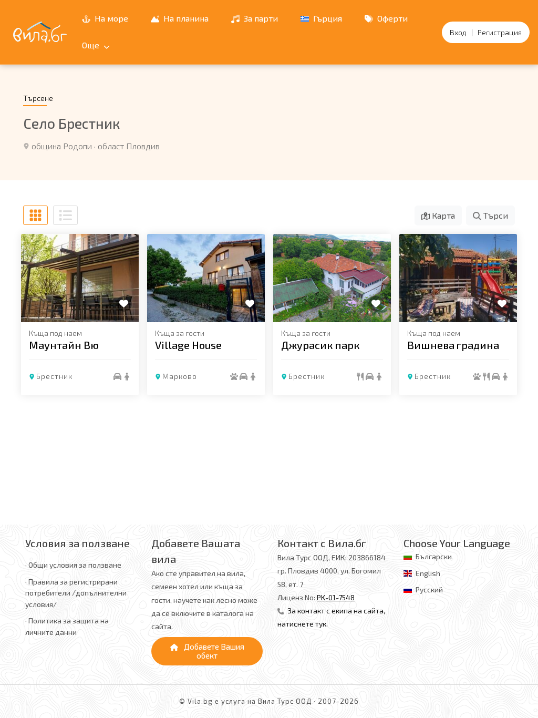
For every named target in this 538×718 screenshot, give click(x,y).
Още (91, 45)
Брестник (54, 376)
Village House (188, 345)
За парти (260, 18)
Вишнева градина (453, 345)
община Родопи (62, 146)
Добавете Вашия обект (213, 651)
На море (110, 18)
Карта (442, 215)
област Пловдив (129, 146)
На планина (185, 18)
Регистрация (500, 32)
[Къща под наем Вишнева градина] (458, 278)
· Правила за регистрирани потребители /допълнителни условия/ (76, 593)
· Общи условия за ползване (73, 564)
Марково (179, 376)
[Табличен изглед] (35, 215)
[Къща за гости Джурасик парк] (332, 278)
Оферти (391, 18)
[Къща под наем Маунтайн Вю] (80, 278)
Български (434, 556)
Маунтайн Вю (64, 345)
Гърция (326, 18)
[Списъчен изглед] (65, 215)
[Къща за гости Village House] (206, 278)
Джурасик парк (320, 345)
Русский (429, 589)
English (428, 573)
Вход (458, 32)
